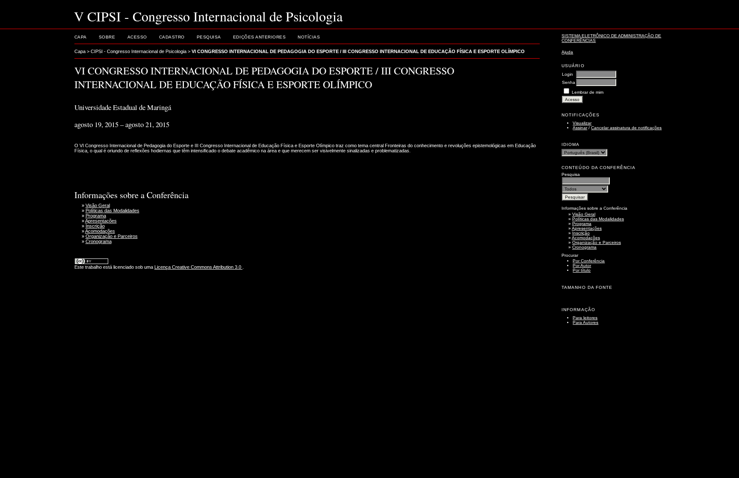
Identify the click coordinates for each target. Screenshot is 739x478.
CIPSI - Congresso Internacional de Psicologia (138, 51)
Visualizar (582, 123)
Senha (568, 82)
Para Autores (585, 322)
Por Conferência (589, 260)
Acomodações (586, 237)
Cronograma (584, 247)
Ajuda (567, 52)
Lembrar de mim (587, 92)
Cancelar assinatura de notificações (626, 127)
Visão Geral (583, 214)
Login (567, 74)
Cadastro (172, 37)
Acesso (137, 37)
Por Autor (582, 265)
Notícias (309, 37)
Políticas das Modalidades (598, 219)
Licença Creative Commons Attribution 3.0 (198, 267)
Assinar (580, 127)
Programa (581, 223)
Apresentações (587, 228)
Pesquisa (209, 37)
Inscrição (581, 233)
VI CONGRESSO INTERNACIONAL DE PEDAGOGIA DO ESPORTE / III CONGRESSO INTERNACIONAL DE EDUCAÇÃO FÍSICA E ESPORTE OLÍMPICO (358, 51)
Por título (582, 270)
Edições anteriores (259, 37)
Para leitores (585, 317)
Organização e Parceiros (596, 242)
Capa (80, 37)
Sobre (107, 37)
